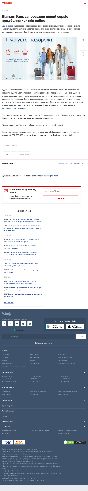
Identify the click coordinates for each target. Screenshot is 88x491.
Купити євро (34, 394)
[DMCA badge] (74, 442)
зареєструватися (51, 176)
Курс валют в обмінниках (38, 391)
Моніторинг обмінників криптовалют (13, 366)
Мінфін (14, 145)
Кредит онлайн (35, 363)
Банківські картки (35, 357)
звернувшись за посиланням (14, 108)
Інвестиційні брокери (65, 357)
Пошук (81, 336)
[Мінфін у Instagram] (23, 323)
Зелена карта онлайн (9, 430)
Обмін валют (6, 391)
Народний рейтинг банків (66, 363)
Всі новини (9, 303)
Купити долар (6, 394)
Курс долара (34, 354)
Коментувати (24, 154)
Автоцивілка (6, 433)
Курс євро (61, 354)
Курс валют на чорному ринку (68, 391)
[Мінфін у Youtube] (29, 323)
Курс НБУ (5, 357)
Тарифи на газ (62, 360)
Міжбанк (4, 360)
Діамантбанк (7, 26)
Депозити (33, 360)
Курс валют (5, 354)
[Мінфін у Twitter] (17, 323)
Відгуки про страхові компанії (39, 430)
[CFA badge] (31, 442)
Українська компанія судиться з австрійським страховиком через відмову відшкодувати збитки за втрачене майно (22, 228)
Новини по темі (23, 211)
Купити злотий (63, 394)
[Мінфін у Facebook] (4, 323)
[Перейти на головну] (7, 2)
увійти (37, 176)
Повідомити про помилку (44, 343)
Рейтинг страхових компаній (67, 430)
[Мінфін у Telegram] (10, 323)
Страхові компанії (64, 433)
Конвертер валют (7, 363)
